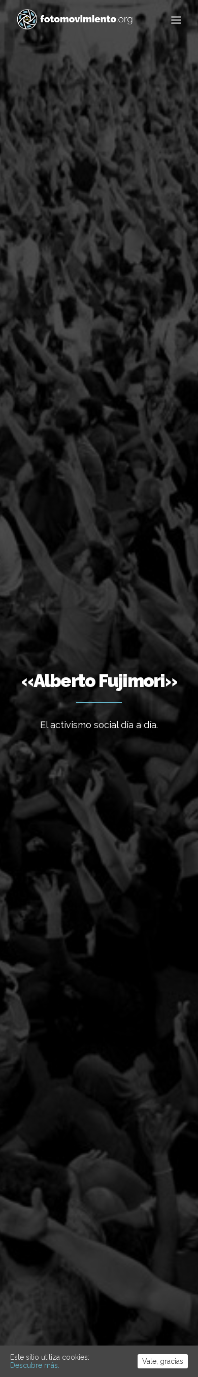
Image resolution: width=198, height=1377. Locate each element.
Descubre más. (34, 1365)
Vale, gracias (162, 1361)
